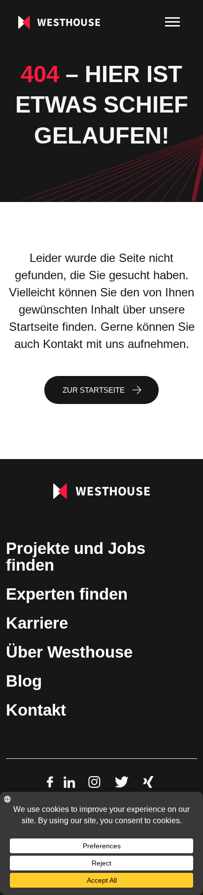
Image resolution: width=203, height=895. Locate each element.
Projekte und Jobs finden (75, 556)
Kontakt (36, 710)
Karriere (37, 623)
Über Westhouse (69, 652)
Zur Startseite (94, 390)
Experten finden (67, 594)
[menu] (172, 22)
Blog (24, 681)
